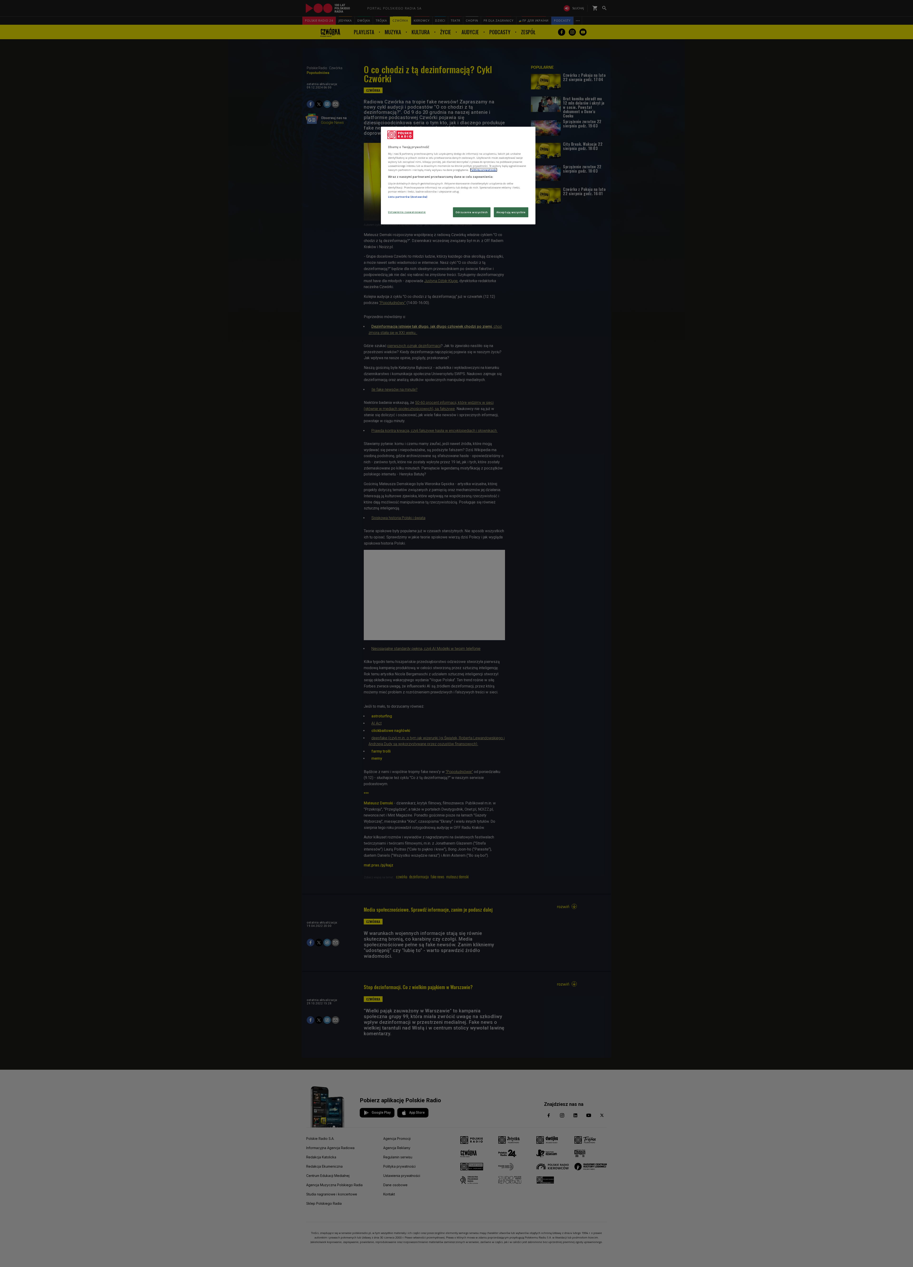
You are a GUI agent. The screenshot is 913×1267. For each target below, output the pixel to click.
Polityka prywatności (483, 170)
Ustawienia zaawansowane (407, 212)
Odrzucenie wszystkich (472, 212)
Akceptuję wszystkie (511, 212)
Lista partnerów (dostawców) (407, 197)
